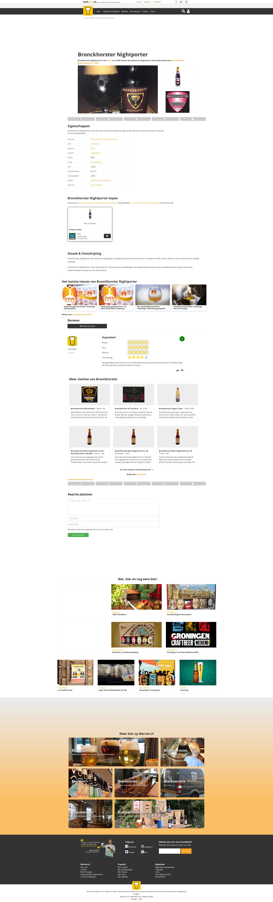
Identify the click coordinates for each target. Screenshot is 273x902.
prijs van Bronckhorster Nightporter (144, 203)
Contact (138, 2)
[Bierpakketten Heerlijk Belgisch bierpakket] (191, 597)
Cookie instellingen (88, 877)
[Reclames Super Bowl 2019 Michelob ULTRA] (116, 672)
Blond (99, 408)
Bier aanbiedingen (125, 869)
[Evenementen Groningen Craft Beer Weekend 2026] (191, 635)
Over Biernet (157, 2)
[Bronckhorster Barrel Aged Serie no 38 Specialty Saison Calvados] (89, 436)
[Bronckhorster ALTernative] (133, 394)
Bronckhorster (97, 185)
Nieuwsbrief (160, 877)
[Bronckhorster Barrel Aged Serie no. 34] (133, 436)
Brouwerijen (135, 11)
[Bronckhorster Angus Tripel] (177, 394)
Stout (109, 60)
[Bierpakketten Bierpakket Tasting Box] (157, 672)
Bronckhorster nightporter (106, 18)
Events (145, 11)
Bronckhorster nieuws (82, 314)
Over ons (84, 867)
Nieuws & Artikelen (111, 11)
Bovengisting (96, 162)
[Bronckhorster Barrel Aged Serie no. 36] (177, 436)
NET (90, 1)
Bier (98, 11)
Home (86, 18)
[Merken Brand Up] (198, 672)
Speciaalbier (96, 153)
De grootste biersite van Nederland (108, 2)
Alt (141, 408)
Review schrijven (88, 326)
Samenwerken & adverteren (92, 874)
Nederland (95, 144)
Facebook (132, 847)
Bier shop (122, 874)
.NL (95, 1)
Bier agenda (123, 877)
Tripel (186, 408)
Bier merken (123, 867)
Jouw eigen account (163, 874)
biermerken (141, 474)
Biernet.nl (124, 896)
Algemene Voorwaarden (164, 867)
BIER (85, 1)
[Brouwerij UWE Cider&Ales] (136, 597)
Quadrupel (119, 453)
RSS (145, 852)
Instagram (148, 847)
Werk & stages (86, 872)
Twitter (131, 852)
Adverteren (147, 2)
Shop (153, 11)
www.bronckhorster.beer (101, 180)
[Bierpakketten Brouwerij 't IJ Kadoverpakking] (136, 635)
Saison (97, 453)
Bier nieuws (122, 872)
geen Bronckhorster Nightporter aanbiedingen (98, 203)
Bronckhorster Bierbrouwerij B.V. (104, 139)
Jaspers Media (147, 896)
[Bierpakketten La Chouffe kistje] (75, 672)
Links (157, 872)
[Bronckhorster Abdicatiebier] (89, 394)
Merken (125, 11)
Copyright (159, 869)
